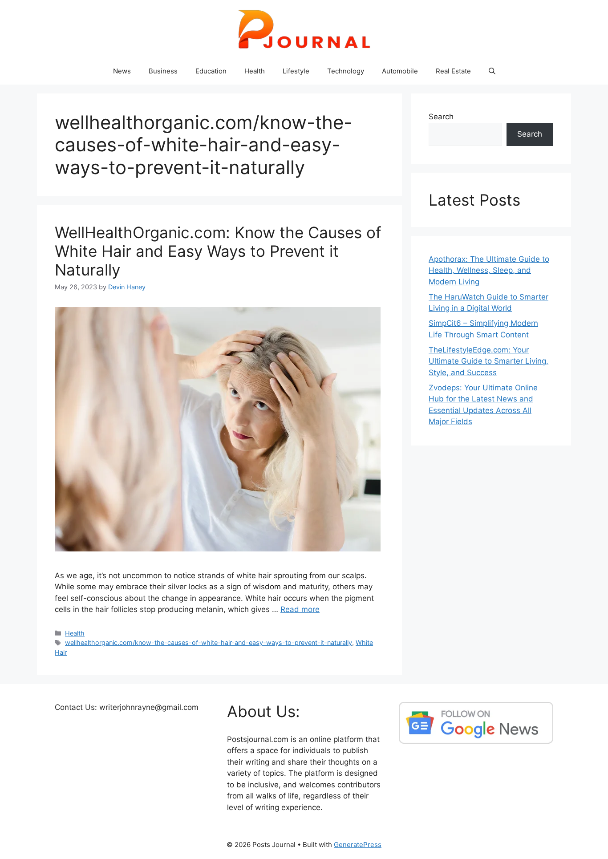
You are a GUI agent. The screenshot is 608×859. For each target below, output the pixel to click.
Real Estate (453, 71)
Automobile (400, 71)
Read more (300, 609)
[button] (492, 71)
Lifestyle (296, 71)
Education (211, 71)
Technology (345, 71)
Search (441, 116)
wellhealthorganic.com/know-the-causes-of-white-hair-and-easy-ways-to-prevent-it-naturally (208, 642)
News (122, 71)
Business (163, 71)
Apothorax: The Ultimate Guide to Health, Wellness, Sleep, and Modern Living (489, 270)
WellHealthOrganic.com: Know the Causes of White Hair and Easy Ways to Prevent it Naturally (218, 251)
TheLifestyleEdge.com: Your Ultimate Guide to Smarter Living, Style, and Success (488, 361)
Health (254, 71)
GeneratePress (357, 844)
